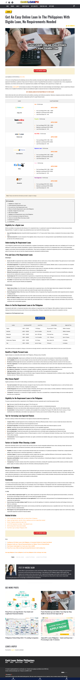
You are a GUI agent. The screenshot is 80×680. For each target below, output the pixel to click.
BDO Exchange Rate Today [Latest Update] (16, 526)
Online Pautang (25, 6)
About (6, 662)
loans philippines (41, 557)
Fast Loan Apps (34, 6)
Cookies (26, 662)
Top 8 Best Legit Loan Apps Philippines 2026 (17, 527)
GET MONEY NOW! (41, 70)
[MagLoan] (6, 2)
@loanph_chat (28, 670)
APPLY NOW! (51, 6)
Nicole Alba (22, 76)
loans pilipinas (30, 557)
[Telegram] (12, 2)
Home (7, 6)
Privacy (11, 662)
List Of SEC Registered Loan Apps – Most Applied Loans (19, 524)
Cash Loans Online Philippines (19, 660)
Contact (32, 662)
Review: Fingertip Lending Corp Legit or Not (16, 522)
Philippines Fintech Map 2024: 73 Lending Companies (21, 638)
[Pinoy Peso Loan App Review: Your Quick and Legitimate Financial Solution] (22, 600)
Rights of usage (18, 662)
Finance (12, 6)
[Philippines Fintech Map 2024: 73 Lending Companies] (22, 626)
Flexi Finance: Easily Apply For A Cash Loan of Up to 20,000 (21, 546)
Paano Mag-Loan (43, 6)
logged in (13, 650)
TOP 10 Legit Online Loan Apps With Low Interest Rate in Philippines (22, 518)
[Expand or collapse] (73, 201)
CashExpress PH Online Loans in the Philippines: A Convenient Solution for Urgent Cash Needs (29, 542)
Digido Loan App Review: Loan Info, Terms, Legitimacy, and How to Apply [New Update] (26, 520)
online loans (20, 557)
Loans (17, 6)
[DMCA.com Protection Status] (64, 672)
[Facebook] (9, 2)
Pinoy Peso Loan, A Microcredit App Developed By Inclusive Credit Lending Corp (26, 548)
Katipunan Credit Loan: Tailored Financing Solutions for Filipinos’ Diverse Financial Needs (28, 544)
